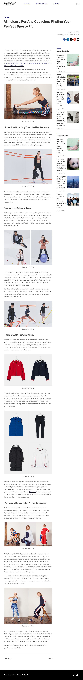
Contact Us (25, 675)
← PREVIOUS (7, 659)
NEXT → (50, 659)
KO (78, 4)
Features (27, 4)
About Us (56, 4)
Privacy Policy (17, 675)
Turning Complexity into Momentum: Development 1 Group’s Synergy (61, 200)
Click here (32, 492)
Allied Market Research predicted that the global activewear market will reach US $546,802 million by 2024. (28, 63)
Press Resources (41, 4)
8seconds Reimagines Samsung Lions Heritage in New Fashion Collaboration (61, 99)
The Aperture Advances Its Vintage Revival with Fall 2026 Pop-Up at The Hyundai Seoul (61, 118)
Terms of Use (7, 675)
